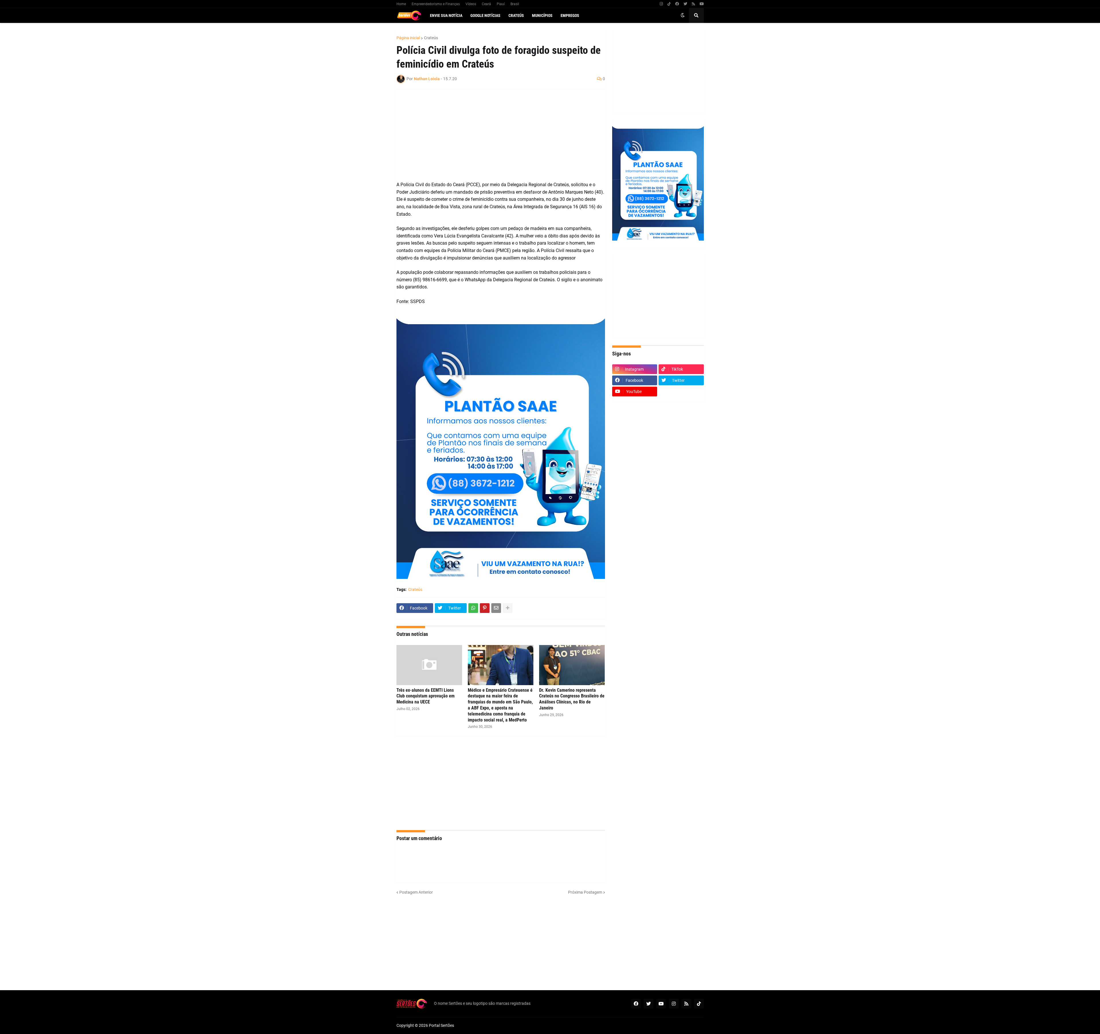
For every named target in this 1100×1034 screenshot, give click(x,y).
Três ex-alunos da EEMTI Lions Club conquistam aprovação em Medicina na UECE (425, 696)
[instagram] (661, 4)
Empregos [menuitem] (570, 15)
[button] (682, 15)
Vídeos (470, 4)
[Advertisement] (495, 135)
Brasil (514, 4)
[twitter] (685, 4)
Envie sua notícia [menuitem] (446, 15)
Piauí (501, 4)
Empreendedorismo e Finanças (436, 4)
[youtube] (702, 4)
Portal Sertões (441, 1025)
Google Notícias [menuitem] (485, 15)
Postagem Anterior (416, 892)
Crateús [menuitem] (516, 15)
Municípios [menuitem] (542, 15)
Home (401, 4)
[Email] (496, 608)
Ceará (486, 4)
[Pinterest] (485, 608)
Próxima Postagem (585, 892)
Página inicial (408, 38)
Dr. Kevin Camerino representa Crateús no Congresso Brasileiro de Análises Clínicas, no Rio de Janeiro (571, 699)
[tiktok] (669, 4)
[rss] (693, 4)
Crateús (431, 38)
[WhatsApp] (473, 608)
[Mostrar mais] (507, 608)
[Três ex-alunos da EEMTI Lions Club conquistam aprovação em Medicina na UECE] (429, 665)
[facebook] (677, 4)
